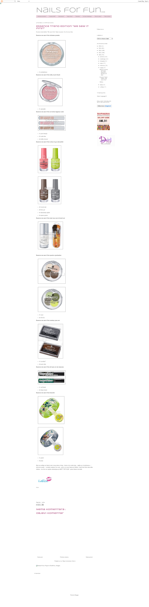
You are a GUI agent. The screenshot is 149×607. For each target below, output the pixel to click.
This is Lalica (98, 16)
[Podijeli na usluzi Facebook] (43, 505)
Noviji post (40, 557)
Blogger (76, 595)
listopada (102, 61)
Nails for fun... (70, 10)
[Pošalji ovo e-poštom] (37, 505)
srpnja (101, 67)
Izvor (37, 487)
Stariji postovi (89, 557)
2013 (100, 48)
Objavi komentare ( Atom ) (69, 561)
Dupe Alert (69, 16)
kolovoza (102, 65)
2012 (100, 50)
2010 (100, 54)
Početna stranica (42, 16)
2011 (100, 52)
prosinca (102, 56)
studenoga (103, 59)
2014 (100, 46)
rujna (101, 63)
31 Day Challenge (87, 16)
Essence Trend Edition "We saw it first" (103, 78)
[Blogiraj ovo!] (39, 505)
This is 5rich (107, 16)
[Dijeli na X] (41, 505)
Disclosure (61, 16)
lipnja (101, 84)
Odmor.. (102, 82)
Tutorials (78, 16)
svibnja (102, 87)
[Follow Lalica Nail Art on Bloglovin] (104, 106)
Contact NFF (52, 16)
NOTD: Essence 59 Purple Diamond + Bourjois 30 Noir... (104, 72)
